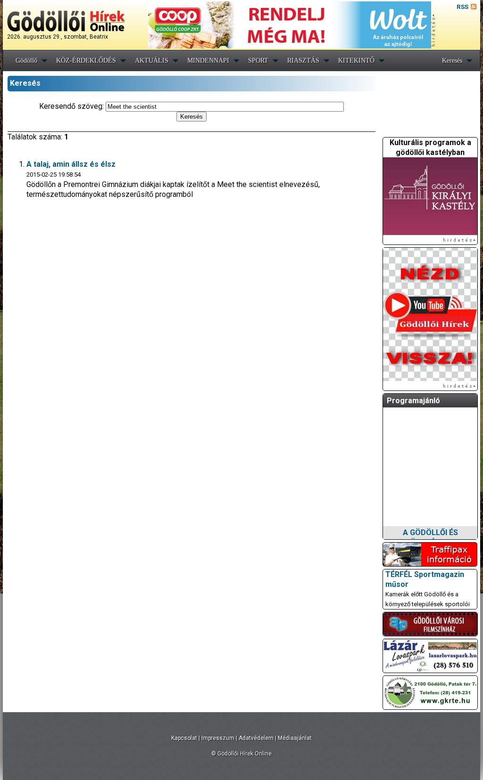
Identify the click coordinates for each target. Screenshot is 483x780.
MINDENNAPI (208, 60)
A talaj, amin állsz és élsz (71, 164)
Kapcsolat (184, 738)
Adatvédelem (256, 738)
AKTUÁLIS (151, 60)
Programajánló (413, 400)
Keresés (452, 60)
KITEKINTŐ (356, 60)
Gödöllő (26, 60)
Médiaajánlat (295, 738)
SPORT (258, 60)
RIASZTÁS (303, 60)
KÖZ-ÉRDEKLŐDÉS (86, 60)
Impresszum (217, 738)
